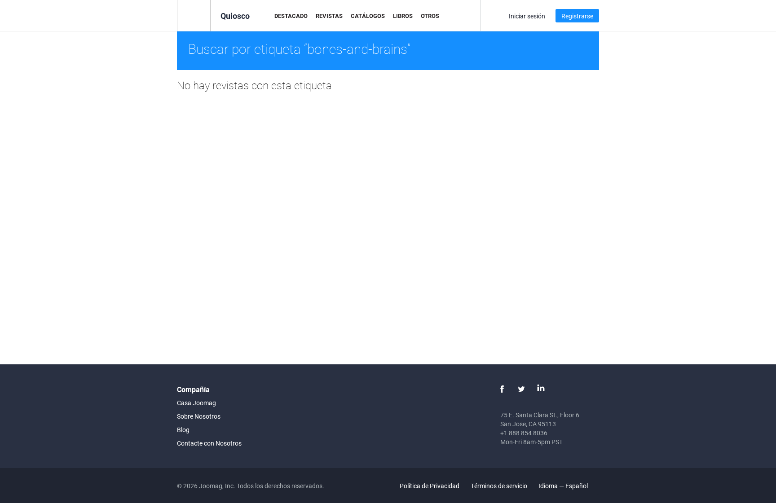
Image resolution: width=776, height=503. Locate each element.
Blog (183, 429)
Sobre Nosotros (198, 416)
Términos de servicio (499, 485)
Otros (430, 16)
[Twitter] (521, 389)
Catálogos (368, 16)
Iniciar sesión (527, 16)
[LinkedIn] (541, 389)
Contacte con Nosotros (209, 443)
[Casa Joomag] (193, 15)
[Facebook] (502, 389)
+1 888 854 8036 (523, 433)
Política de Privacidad (429, 485)
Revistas (329, 16)
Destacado (291, 16)
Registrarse (577, 16)
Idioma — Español (563, 485)
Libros (403, 16)
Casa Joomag (196, 402)
